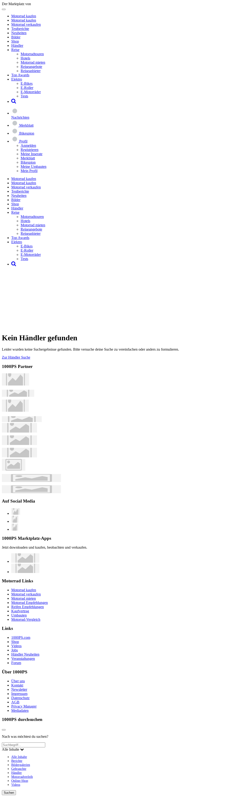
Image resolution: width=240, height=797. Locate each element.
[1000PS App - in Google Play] (25, 572)
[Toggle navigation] (4, 9)
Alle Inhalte (19, 757)
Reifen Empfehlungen (27, 607)
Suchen (9, 792)
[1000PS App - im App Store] (25, 561)
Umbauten (19, 615)
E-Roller (27, 88)
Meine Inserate (31, 154)
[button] (13, 101)
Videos (16, 646)
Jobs (14, 650)
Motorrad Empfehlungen (29, 603)
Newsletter (19, 689)
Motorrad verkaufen (26, 24)
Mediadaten (20, 711)
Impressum (19, 694)
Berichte (16, 761)
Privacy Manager (24, 706)
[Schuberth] (19, 431)
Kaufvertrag (20, 611)
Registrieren (29, 150)
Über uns (18, 681)
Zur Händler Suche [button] (16, 357)
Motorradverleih (22, 777)
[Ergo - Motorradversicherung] (31, 481)
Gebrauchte (18, 769)
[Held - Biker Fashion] (15, 410)
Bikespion (28, 162)
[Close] (4, 730)
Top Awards (20, 75)
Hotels (25, 58)
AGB (15, 702)
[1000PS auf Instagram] (14, 529)
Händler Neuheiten (25, 654)
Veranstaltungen (23, 659)
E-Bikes (27, 83)
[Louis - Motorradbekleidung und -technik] (13, 469)
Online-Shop (19, 780)
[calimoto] (19, 444)
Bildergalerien (20, 765)
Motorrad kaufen (23, 16)
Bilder (15, 37)
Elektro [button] (16, 79)
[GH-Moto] (22, 421)
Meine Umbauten (33, 167)
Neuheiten (18, 33)
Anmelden (28, 145)
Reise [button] (15, 50)
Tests (24, 96)
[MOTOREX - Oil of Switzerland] (15, 384)
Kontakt (17, 685)
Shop (15, 41)
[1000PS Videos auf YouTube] (15, 513)
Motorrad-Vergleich (25, 619)
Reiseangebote (31, 67)
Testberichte (20, 29)
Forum (16, 663)
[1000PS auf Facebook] (15, 521)
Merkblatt (28, 158)
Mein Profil (29, 171)
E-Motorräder (31, 92)
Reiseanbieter (31, 71)
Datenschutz (20, 698)
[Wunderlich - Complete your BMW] (31, 492)
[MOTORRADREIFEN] (18, 395)
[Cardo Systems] (19, 456)
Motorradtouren (32, 54)
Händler (17, 46)
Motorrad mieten (33, 62)
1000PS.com (20, 637)
